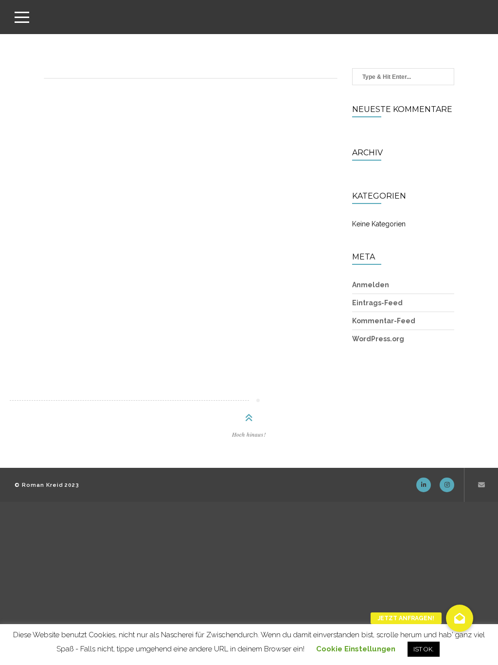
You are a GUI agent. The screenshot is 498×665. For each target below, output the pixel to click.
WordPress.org (378, 339)
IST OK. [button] (423, 649)
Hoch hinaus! (249, 434)
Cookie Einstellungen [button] (355, 649)
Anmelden (370, 285)
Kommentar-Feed (383, 321)
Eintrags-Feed (377, 303)
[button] (459, 618)
